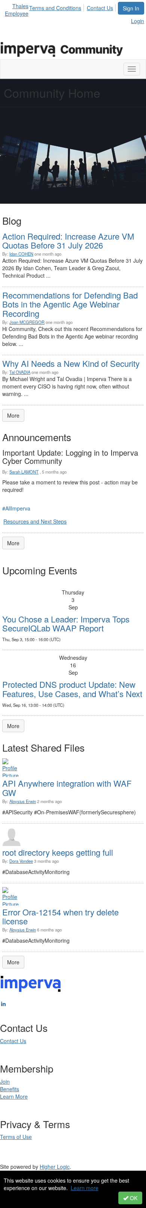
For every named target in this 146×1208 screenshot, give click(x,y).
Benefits (9, 1089)
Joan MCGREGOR (27, 322)
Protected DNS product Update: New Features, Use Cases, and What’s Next (72, 688)
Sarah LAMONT (24, 472)
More (13, 415)
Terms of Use (16, 1136)
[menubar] (73, 7)
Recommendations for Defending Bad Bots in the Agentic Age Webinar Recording (70, 304)
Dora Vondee (21, 861)
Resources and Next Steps (35, 521)
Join (5, 1081)
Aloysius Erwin (22, 801)
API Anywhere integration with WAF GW (66, 787)
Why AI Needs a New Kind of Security (71, 363)
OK (132, 1198)
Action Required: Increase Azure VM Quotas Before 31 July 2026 (68, 240)
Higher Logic (55, 1166)
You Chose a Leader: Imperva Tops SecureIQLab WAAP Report (66, 623)
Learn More (14, 1096)
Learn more (84, 1188)
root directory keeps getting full (57, 852)
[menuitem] (57, 7)
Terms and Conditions (55, 8)
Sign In (131, 8)
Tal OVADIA (19, 372)
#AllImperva (16, 508)
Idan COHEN (21, 254)
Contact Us (100, 8)
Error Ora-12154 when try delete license (60, 916)
